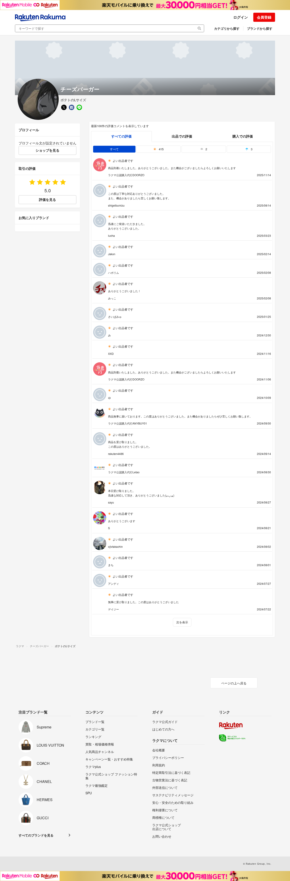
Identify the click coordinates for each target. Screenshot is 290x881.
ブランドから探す (259, 28)
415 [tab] (161, 149)
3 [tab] (251, 149)
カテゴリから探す (226, 28)
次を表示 (182, 622)
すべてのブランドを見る (36, 835)
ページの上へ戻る (233, 683)
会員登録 (264, 17)
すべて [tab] (114, 149)
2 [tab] (206, 149)
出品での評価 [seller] (182, 136)
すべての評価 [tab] (121, 136)
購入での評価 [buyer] (242, 136)
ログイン (240, 17)
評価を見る (47, 199)
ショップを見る (47, 150)
